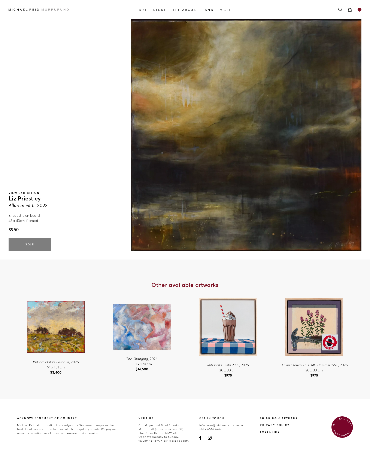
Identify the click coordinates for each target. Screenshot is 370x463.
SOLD (30, 244)
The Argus (184, 10)
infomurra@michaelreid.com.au (221, 425)
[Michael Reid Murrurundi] (61, 10)
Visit (225, 10)
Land (208, 10)
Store (160, 10)
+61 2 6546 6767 (210, 429)
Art (143, 10)
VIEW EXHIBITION (24, 192)
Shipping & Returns (279, 418)
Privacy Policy (275, 425)
